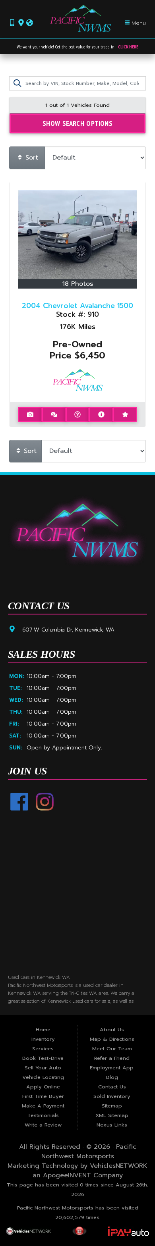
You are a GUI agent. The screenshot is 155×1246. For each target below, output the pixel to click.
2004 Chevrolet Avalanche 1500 (77, 305)
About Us (112, 1029)
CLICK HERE (128, 47)
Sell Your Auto (43, 1067)
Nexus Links (112, 1125)
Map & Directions (112, 1039)
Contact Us (112, 1086)
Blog (112, 1077)
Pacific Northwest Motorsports (88, 1151)
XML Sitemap (111, 1115)
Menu (138, 23)
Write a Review (43, 1125)
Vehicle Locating (43, 1077)
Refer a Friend (112, 1058)
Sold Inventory (111, 1096)
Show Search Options (77, 123)
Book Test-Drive (43, 1058)
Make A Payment (43, 1105)
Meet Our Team (112, 1048)
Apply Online (43, 1086)
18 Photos (77, 284)
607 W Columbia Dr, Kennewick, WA (68, 630)
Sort (30, 157)
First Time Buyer (43, 1096)
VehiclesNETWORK (118, 1166)
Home (43, 1029)
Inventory (43, 1039)
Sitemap (112, 1105)
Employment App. (112, 1067)
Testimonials (43, 1115)
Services (43, 1048)
